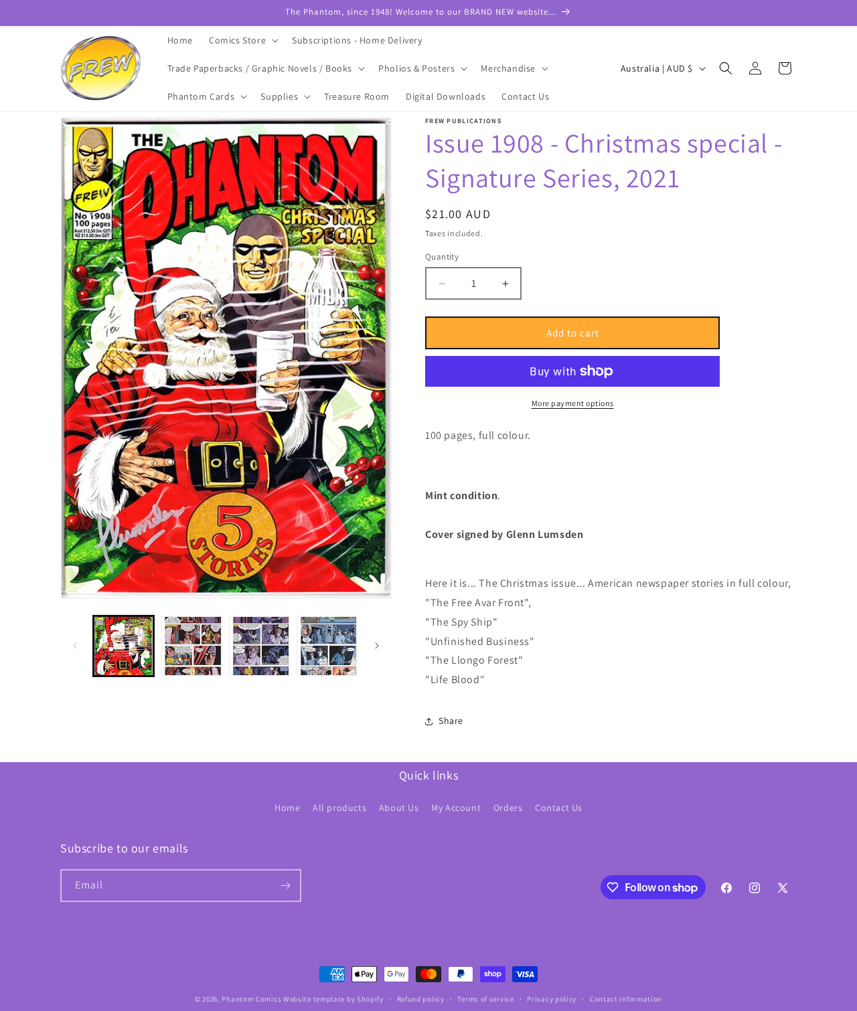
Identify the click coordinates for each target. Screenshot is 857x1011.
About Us (399, 808)
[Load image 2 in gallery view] (191, 646)
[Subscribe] (285, 885)
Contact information (626, 999)
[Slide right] (377, 645)
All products (339, 808)
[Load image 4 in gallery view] (327, 646)
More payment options (573, 403)
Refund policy (421, 999)
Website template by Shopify (333, 999)
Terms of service (485, 999)
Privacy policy (551, 999)
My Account (456, 808)
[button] (242, 40)
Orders (508, 808)
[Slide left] (75, 645)
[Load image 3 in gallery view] (259, 646)
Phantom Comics (251, 999)
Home (287, 808)
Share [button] (451, 721)
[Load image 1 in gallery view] (123, 646)
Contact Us (558, 808)
